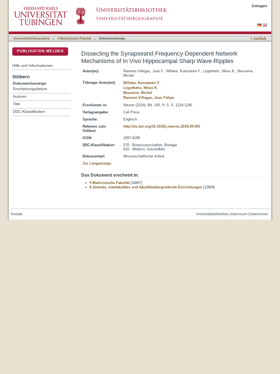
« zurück (258, 38)
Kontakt (16, 214)
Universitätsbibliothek (212, 214)
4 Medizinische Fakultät (74, 38)
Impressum (239, 214)
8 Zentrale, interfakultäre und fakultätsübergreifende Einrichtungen (145, 187)
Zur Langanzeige (97, 163)
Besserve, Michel (137, 93)
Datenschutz (258, 214)
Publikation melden (40, 51)
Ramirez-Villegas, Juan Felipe (148, 98)
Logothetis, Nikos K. (140, 88)
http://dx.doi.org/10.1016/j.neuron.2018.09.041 (161, 126)
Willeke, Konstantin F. (141, 83)
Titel (16, 104)
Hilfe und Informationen (32, 65)
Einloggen (259, 6)
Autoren (20, 96)
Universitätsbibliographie (31, 38)
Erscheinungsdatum (30, 89)
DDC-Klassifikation (29, 112)
